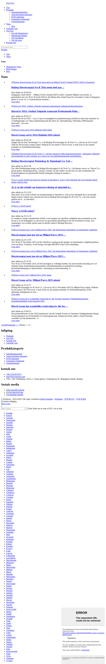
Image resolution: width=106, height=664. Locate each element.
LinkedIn (19, 395)
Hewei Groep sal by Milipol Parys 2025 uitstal (35, 280)
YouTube (19, 392)
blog (13, 26)
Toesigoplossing (18, 21)
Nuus (8, 24)
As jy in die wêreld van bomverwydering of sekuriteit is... (41, 187)
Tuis (8, 7)
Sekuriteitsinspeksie (19, 12)
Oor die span (16, 40)
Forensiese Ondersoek (20, 19)
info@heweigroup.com (15, 377)
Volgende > (12, 325)
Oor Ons (9, 31)
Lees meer (15, 102)
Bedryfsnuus (11, 69)
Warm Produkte (46, 399)
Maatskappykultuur (19, 36)
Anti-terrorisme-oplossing (21, 14)
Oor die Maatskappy (19, 33)
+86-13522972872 (13, 374)
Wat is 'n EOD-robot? (23, 211)
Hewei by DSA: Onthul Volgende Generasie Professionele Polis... (45, 111)
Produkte (10, 10)
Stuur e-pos (5, 404)
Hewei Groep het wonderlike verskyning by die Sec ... (39, 306)
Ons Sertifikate (17, 38)
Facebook (20, 390)
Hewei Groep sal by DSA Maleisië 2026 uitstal (35, 135)
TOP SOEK (81, 399)
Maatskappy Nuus (13, 67)
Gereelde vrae (12, 28)
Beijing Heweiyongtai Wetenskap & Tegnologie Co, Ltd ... (42, 161)
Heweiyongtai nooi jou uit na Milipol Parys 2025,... (38, 234)
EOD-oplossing (17, 17)
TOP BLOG (69, 399)
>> (18, 325)
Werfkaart (59, 399)
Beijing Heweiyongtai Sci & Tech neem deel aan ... (37, 87)
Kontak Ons (11, 43)
